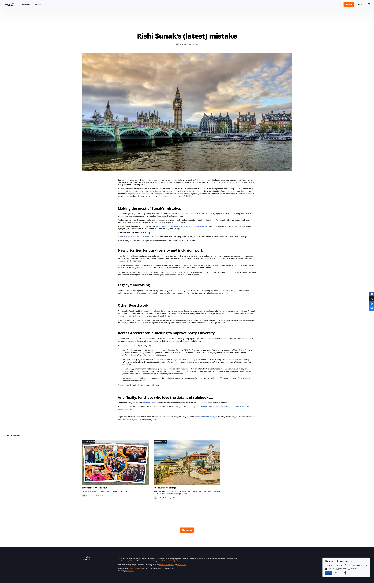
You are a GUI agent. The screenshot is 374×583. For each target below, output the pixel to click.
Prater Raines (129, 571)
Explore (38, 4)
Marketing (354, 568)
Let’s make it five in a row (94, 488)
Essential (331, 568)
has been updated (150, 402)
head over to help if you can (137, 237)
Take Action (25, 4)
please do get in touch (219, 293)
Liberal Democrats (135, 569)
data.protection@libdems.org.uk (174, 561)
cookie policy (181, 565)
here (162, 385)
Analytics (342, 568)
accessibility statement (166, 565)
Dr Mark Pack (186, 44)
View (115, 468)
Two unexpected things (165, 488)
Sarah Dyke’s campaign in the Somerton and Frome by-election (181, 226)
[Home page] (9, 4)
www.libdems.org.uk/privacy (127, 561)
